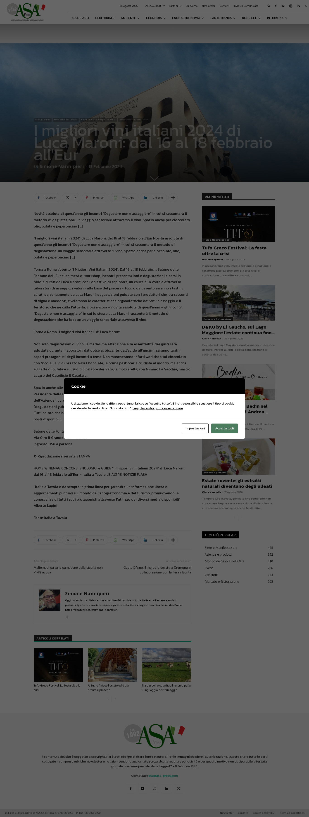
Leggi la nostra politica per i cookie (158, 408)
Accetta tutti (224, 428)
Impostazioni (195, 428)
